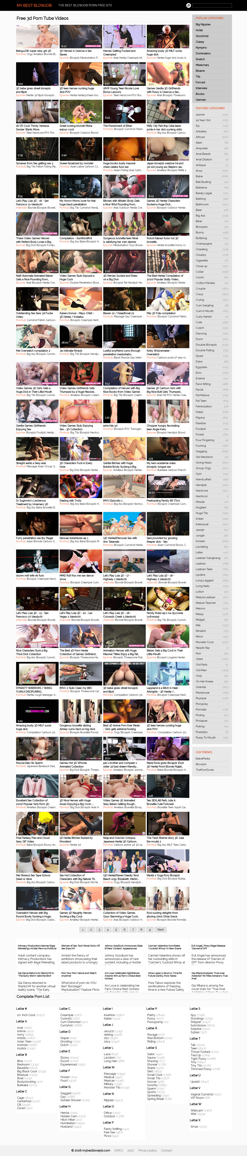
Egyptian (212, 367)
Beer (212, 210)
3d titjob (39, 95)
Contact (166, 1150)
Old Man (212, 670)
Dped (212, 356)
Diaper (64, 1038)
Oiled (212, 659)
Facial (212, 389)
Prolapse (212, 720)
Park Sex (109, 1132)
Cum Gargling (212, 305)
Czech (212, 328)
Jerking (108, 1034)
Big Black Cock (27, 1071)
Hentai (122, 57)
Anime (21, 1031)
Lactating (212, 546)
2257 (130, 1150)
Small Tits (154, 1078)
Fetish (212, 412)
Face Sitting (212, 384)
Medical (109, 1077)
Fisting (47, 166)
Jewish (212, 530)
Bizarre (200, 70)
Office (108, 1113)
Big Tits (31, 166)
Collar (212, 271)
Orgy (30, 54)
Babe (212, 176)
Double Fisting (212, 350)
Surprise (196, 1029)
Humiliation (67, 1123)
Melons (212, 608)
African (212, 137)
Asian (73, 166)
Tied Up (196, 1055)
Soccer (152, 1081)
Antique (212, 165)
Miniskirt (212, 631)
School (57, 541)
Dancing (212, 333)
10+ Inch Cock (26, 1015)
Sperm (151, 1088)
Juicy (107, 1041)
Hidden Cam (68, 1116)
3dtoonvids (145, 694)
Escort (64, 1061)
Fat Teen (212, 400)
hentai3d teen (85, 95)
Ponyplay (212, 704)
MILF (100, 541)
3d (143, 470)
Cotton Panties (212, 283)
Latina (80, 166)
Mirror (212, 636)
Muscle (125, 357)
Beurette (23, 1068)
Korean (212, 541)
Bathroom (212, 204)
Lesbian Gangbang (212, 558)
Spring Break (155, 1099)
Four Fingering (212, 440)
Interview (201, 88)
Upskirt (195, 1081)
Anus (212, 170)
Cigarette (212, 260)
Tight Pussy (198, 1058)
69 (212, 125)
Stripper (196, 1022)
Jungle (212, 535)
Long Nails (212, 586)
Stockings (197, 1018)
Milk (212, 625)
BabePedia (203, 758)
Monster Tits (112, 1087)
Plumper (212, 698)
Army (20, 1034)
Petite (181, 170)
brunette (170, 245)
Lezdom (109, 1057)
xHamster (21, 207)
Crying (212, 299)
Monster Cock (212, 642)
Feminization (212, 406)
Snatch (200, 59)
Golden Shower (70, 1100)
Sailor (151, 1054)
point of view (175, 357)
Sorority (152, 1085)
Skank (151, 1068)
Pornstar (212, 709)
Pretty (151, 1015)
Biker (212, 221)
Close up (212, 266)
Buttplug (212, 238)
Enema (212, 378)
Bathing (212, 198)
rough (38, 694)
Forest (212, 434)
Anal (115, 57)
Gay (127, 316)
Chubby (212, 255)
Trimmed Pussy (201, 1069)
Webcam (197, 1110)
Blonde (48, 54)
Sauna (151, 1057)
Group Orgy (212, 468)
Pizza (107, 1136)
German (201, 99)
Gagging (212, 451)
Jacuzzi (109, 1031)
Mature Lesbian (212, 597)
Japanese (32, 766)
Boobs (200, 94)
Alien (212, 142)
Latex (212, 552)
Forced (200, 82)
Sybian (195, 1032)
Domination (203, 53)
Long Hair (110, 1061)
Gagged (65, 1093)
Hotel (199, 30)
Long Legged (212, 580)
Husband (66, 1126)
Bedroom (23, 1064)
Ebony (179, 545)
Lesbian (212, 563)
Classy (200, 41)
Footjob (212, 429)
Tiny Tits (196, 1065)
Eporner (64, 57)
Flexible (212, 423)
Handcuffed (212, 479)
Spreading (154, 1095)
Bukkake (162, 470)
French (182, 470)
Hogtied (212, 507)
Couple (212, 288)
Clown (21, 1108)
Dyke (212, 361)
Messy (212, 614)
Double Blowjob (212, 344)
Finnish (65, 1077)
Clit (19, 1104)
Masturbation (87, 57)
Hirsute (212, 501)
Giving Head (212, 462)
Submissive (198, 1025)
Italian (108, 1018)
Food (63, 1080)
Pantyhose (212, 692)
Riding (151, 1041)
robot (186, 245)
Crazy (212, 294)
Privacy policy (147, 1150)
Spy (193, 1015)
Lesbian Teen (212, 569)
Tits (198, 76)
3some (138, 769)
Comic (212, 277)
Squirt (189, 657)
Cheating (212, 249)
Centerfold (24, 1101)
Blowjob (201, 764)
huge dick (170, 57)
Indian (212, 518)
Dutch (64, 1045)
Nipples (109, 1100)
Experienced (68, 1064)
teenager (47, 694)
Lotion (212, 591)
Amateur (38, 54)
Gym (212, 473)
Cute (212, 322)
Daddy (54, 766)
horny (58, 95)
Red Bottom (155, 1038)
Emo (212, 372)
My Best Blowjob (34, 5)
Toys (132, 245)
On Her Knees (212, 681)
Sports (151, 1092)
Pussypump (155, 1022)
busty (180, 57)
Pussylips (212, 732)
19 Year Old (212, 120)
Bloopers (212, 226)
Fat (125, 282)
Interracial (212, 524)
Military (108, 1084)
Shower (152, 1064)
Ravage (152, 1034)
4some (212, 114)
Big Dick (31, 245)
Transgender (137, 428)
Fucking (212, 445)
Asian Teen (24, 1041)
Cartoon (182, 132)
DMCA (118, 1150)
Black (117, 357)
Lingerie (172, 657)
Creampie (133, 57)
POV (98, 57)
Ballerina (212, 187)
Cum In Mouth (212, 311)
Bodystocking (26, 1081)
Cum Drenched (70, 1022)
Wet (193, 1114)
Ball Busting (212, 182)
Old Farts (212, 664)
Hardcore (212, 490)
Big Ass (212, 215)
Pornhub (21, 54)
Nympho (201, 47)
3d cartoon (142, 844)
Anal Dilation (212, 159)
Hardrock (212, 496)
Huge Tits (212, 513)
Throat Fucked (200, 1052)
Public (141, 657)
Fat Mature (212, 395)
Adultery (212, 131)
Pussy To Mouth (212, 737)
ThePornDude (205, 769)
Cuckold (65, 1018)
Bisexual (22, 1075)
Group (48, 466)
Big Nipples (203, 24)
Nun (212, 653)
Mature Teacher (212, 603)
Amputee (212, 148)
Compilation (121, 694)
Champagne (212, 243)
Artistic (21, 1038)
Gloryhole (202, 36)
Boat (20, 1078)
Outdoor (85, 132)
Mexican (109, 1080)
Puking (212, 726)
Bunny (212, 232)
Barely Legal (212, 193)
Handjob (212, 485)
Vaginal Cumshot (202, 1094)
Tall (193, 1045)
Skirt (150, 1071)
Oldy (212, 675)
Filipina (212, 417)
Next (160, 929)
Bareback (44, 766)
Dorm (212, 339)
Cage (20, 1098)
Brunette (142, 95)
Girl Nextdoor (212, 457)
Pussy (151, 1018)
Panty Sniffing (113, 1129)
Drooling (66, 1041)
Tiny (193, 1062)
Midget (212, 619)
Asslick (21, 1048)
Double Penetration (81, 282)
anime (127, 844)
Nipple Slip (212, 647)
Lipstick (212, 574)
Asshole (22, 1045)
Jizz (106, 1038)
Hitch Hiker (67, 1119)
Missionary (202, 65)
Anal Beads (212, 154)
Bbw (20, 1061)
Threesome (180, 95)
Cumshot (129, 129)
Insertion (109, 1015)
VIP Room (197, 1098)
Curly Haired (212, 316)
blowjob (49, 95)
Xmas (194, 1126)
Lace (107, 1054)
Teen (116, 95)
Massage (119, 316)
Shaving (152, 1061)
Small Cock (154, 1075)
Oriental (212, 687)
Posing (212, 715)
